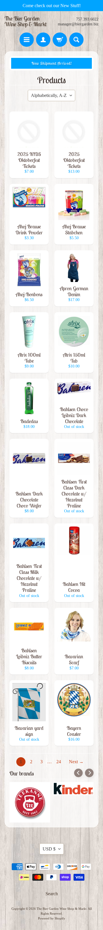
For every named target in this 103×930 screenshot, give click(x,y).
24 (58, 761)
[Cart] (60, 40)
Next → (76, 761)
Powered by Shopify (51, 918)
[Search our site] (76, 40)
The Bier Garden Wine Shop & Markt (26, 21)
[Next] (89, 773)
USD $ (49, 848)
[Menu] (26, 40)
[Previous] (78, 773)
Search (51, 893)
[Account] (43, 40)
